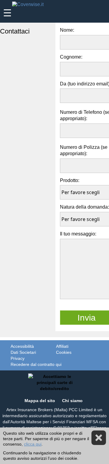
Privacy (18, 358)
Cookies (63, 352)
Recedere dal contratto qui (36, 364)
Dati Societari (23, 352)
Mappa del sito (40, 400)
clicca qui (32, 444)
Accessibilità (22, 346)
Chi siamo (72, 400)
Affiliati (62, 346)
